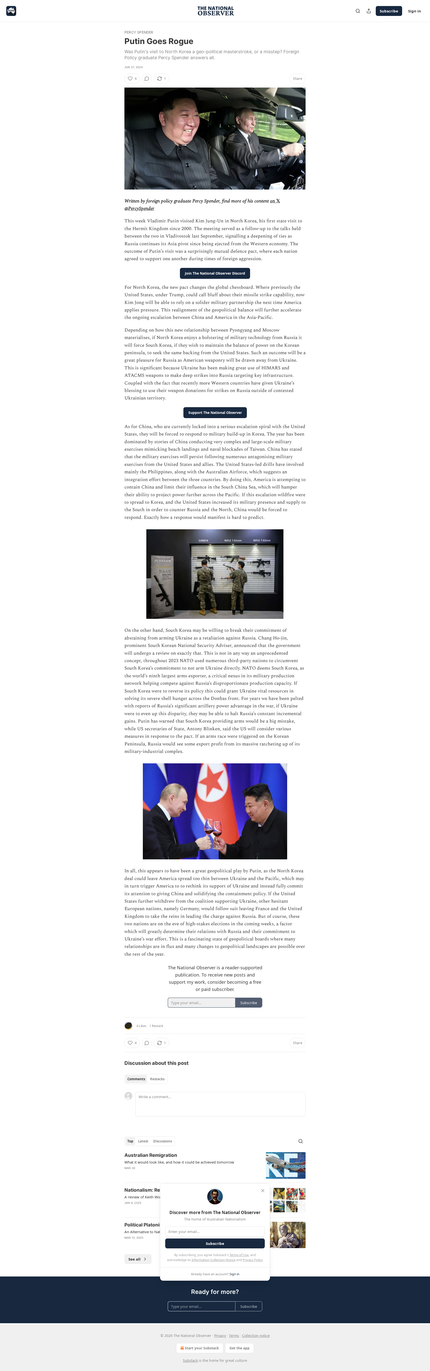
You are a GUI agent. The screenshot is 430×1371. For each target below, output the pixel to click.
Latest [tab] (143, 1141)
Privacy (220, 1335)
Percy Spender (138, 32)
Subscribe (389, 10)
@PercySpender (139, 208)
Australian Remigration (150, 1155)
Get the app (239, 1348)
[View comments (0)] (147, 79)
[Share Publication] (369, 11)
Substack (190, 1360)
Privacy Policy (253, 1260)
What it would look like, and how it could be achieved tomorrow (179, 1162)
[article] (215, 1165)
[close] (263, 1191)
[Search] (358, 11)
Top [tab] (130, 1141)
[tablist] (145, 1079)
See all (134, 1259)
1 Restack (156, 1026)
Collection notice (256, 1335)
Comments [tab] (136, 1079)
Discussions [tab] (162, 1141)
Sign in (414, 10)
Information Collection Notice (213, 1260)
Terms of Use (239, 1255)
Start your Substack (202, 1348)
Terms (234, 1335)
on (273, 201)
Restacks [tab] (157, 1079)
